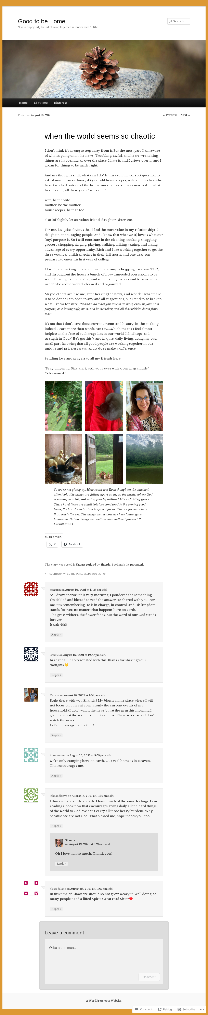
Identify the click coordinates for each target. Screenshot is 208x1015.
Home (23, 103)
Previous (170, 115)
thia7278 (55, 589)
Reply (56, 634)
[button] (63, 406)
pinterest (60, 103)
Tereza (55, 695)
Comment (149, 977)
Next (185, 115)
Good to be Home (41, 21)
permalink (137, 564)
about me (41, 103)
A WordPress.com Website (103, 1000)
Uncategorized (86, 564)
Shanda (105, 564)
